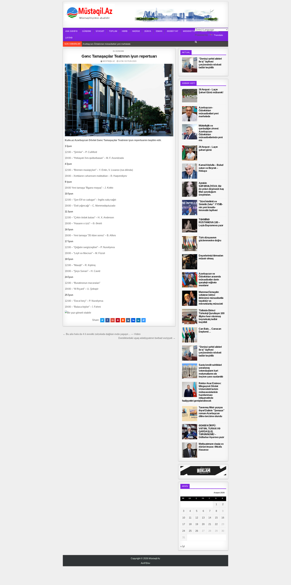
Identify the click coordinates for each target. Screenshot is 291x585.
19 (196, 524)
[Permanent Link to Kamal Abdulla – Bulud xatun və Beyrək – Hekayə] (189, 171)
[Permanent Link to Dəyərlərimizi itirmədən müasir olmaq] (189, 261)
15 (216, 517)
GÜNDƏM (86, 31)
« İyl (182, 546)
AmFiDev (145, 563)
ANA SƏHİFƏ (71, 31)
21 (209, 524)
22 (216, 524)
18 (190, 524)
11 (190, 517)
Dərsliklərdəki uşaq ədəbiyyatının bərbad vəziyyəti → (146, 338)
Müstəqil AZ (109, 61)
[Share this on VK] (128, 320)
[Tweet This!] (102, 320)
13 (203, 517)
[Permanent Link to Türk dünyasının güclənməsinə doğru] (189, 243)
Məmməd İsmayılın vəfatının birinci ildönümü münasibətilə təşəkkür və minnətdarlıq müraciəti (211, 298)
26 (196, 531)
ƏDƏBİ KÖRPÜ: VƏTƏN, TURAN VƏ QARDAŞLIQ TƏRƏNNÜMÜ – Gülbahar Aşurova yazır (211, 431)
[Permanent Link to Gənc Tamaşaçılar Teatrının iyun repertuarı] (119, 100)
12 (196, 517)
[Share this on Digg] (133, 320)
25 (190, 531)
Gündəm (119, 51)
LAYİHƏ (68, 38)
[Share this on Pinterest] (118, 320)
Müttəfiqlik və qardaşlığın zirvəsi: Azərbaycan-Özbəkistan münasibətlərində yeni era (119, 44)
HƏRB (124, 31)
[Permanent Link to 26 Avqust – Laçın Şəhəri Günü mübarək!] (189, 95)
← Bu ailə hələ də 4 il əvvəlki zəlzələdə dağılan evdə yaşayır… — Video (101, 334)
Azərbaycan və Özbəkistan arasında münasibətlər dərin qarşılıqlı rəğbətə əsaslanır (210, 279)
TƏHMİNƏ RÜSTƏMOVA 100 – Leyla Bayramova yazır (211, 222)
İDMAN (159, 31)
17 (183, 524)
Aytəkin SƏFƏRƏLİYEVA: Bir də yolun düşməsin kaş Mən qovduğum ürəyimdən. (211, 189)
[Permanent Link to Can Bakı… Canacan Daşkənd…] (189, 335)
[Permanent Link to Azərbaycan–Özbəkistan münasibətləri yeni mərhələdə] (189, 113)
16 (222, 517)
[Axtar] (196, 42)
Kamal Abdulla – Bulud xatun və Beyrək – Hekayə (211, 168)
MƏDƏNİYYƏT (189, 31)
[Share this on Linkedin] (138, 320)
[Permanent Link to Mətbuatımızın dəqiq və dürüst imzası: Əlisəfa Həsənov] (189, 450)
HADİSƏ (136, 31)
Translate (218, 35)
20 (203, 524)
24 (183, 531)
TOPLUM (113, 31)
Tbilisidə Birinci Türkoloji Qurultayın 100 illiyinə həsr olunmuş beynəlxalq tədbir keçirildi (211, 316)
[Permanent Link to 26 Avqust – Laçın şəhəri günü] (189, 153)
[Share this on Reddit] (123, 320)
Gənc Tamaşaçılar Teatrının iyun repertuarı (119, 56)
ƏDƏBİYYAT (172, 31)
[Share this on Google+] (112, 320)
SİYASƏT (100, 31)
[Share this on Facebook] (107, 320)
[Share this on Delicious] (143, 320)
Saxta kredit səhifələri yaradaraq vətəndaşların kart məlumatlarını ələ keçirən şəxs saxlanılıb (211, 371)
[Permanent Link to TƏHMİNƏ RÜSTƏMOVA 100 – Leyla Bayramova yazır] (189, 225)
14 (209, 517)
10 (183, 517)
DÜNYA (147, 31)
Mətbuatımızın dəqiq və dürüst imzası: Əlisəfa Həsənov (211, 447)
